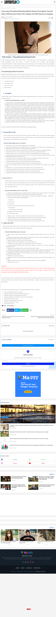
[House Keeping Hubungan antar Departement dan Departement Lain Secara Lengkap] (4, 440)
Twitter (18, 310)
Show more (51, 325)
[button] (54, 2)
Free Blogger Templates (22, 571)
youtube (43, 463)
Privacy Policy (37, 567)
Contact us (29, 567)
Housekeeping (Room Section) (13, 71)
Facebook (11, 310)
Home (3, 7)
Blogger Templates (40, 571)
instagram (15, 463)
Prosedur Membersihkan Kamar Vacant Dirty (15, 143)
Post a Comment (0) (28, 345)
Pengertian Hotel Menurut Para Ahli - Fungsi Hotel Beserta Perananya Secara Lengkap (29, 431)
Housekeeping (8, 7)
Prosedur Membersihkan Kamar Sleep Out (15, 232)
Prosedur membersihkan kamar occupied (14, 100)
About (22, 567)
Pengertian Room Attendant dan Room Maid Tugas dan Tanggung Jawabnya (21, 126)
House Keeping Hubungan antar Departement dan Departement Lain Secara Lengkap (29, 438)
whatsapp (43, 459)
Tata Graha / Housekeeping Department (18, 57)
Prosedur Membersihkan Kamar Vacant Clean (16, 190)
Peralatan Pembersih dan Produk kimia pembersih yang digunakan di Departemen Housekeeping (31, 445)
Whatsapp (25, 310)
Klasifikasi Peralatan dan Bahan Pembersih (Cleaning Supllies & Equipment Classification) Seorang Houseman (31, 426)
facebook (15, 459)
